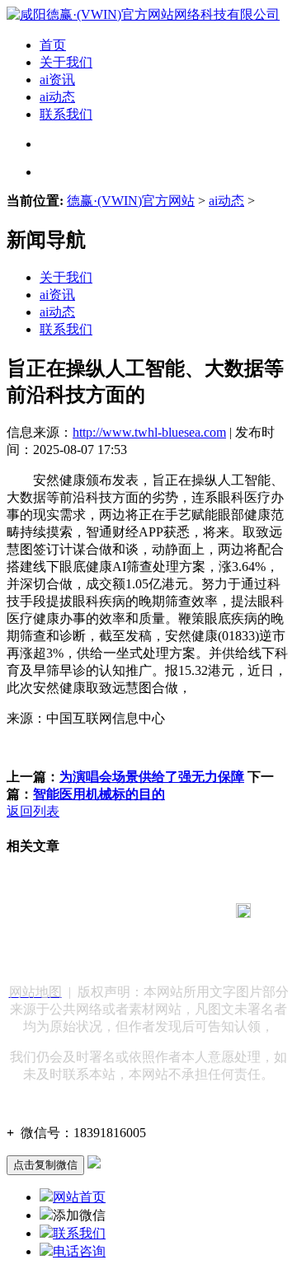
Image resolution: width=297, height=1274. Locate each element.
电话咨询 (79, 1251)
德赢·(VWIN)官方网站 (131, 201)
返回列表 (33, 811)
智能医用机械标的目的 (99, 794)
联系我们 (66, 114)
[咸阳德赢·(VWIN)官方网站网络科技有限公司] (143, 14)
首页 (53, 45)
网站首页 (79, 1197)
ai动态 (57, 97)
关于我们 (66, 62)
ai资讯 (57, 80)
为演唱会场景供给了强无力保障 (151, 777)
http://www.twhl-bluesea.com (149, 432)
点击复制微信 (45, 1165)
